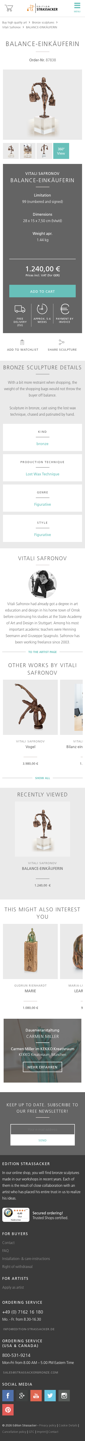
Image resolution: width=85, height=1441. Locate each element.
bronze (42, 443)
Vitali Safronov (11, 27)
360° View (61, 151)
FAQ (5, 1250)
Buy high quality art (14, 22)
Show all (42, 778)
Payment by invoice (64, 320)
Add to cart (42, 291)
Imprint (41, 1431)
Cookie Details (68, 1425)
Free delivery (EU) (20, 322)
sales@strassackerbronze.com (30, 1372)
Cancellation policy (14, 1431)
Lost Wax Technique (42, 474)
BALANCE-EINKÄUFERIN (41, 27)
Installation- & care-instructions (26, 1258)
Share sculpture (62, 349)
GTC (31, 1431)
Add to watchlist (22, 349)
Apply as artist (13, 1287)
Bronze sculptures (43, 22)
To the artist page (42, 652)
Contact (8, 1242)
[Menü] (26, 1210)
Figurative (42, 504)
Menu (77, 11)
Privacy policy (47, 1425)
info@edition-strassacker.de (29, 1329)
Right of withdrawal (17, 1266)
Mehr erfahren (42, 1067)
